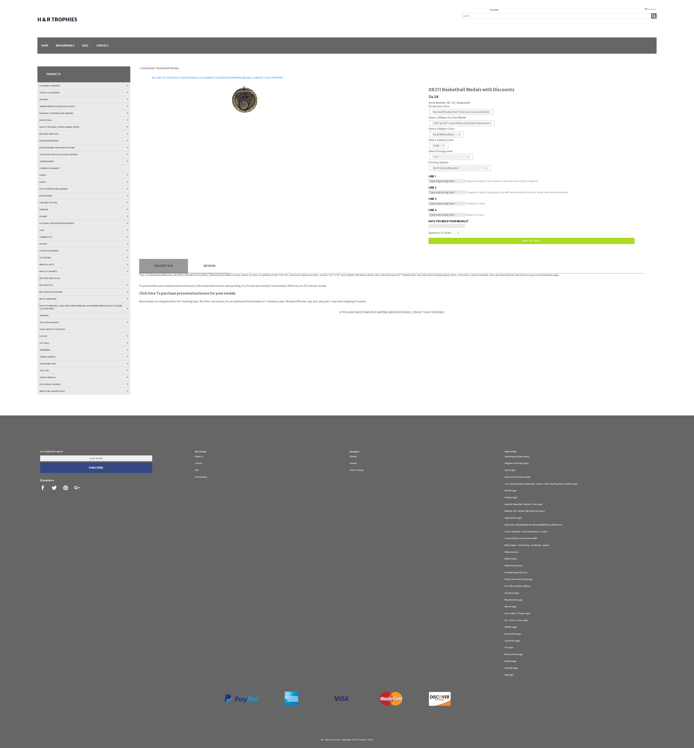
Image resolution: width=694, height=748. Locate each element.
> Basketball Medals (166, 68)
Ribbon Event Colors (513, 566)
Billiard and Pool (49, 134)
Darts (42, 182)
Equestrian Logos (512, 641)
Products (54, 74)
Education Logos (512, 593)
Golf (42, 230)
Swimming (44, 350)
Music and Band (48, 299)
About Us (199, 456)
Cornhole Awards (49, 168)
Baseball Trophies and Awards (56, 113)
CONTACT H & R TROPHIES (268, 77)
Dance (42, 175)
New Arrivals (65, 45)
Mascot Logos (510, 606)
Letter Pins (45, 257)
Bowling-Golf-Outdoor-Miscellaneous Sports (525, 511)
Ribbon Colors (511, 559)
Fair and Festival (48, 202)
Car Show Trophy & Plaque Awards (58, 154)
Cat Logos (509, 647)
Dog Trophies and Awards (53, 189)
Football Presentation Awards (56, 223)
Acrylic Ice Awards (49, 92)
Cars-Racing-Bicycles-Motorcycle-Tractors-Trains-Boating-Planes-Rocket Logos (541, 484)
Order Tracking (356, 470)
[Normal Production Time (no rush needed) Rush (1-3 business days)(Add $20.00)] (461, 112)
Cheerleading (46, 161)
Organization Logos (513, 518)
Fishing (43, 216)
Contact (102, 45)
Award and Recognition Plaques (57, 106)
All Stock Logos (511, 668)
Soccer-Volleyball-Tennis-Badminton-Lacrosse (526, 532)
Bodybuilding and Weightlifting (57, 147)
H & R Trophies (57, 19)
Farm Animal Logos (513, 634)
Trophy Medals (47, 377)
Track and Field (47, 363)
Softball (44, 343)
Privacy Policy (201, 477)
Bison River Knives (49, 141)
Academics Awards (49, 85)
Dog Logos (509, 675)
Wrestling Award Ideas (52, 391)
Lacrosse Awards (49, 251)
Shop (44, 45)
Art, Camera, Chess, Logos (516, 620)
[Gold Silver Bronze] (438, 146)
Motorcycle (46, 285)
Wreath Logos (511, 490)
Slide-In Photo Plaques (52, 329)
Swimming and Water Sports (517, 456)
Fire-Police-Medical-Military (517, 586)
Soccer (43, 336)
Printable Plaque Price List (516, 572)
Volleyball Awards (50, 384)
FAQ (197, 470)
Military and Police (49, 278)
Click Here (147, 293)
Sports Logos (510, 470)
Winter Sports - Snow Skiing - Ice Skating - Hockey (527, 545)
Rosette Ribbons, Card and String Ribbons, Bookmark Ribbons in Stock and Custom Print (80, 307)
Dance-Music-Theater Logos (517, 613)
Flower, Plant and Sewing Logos (518, 579)
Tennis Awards (47, 357)
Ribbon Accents (511, 552)
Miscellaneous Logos (514, 600)
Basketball (45, 120)
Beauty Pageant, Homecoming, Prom (59, 127)
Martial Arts (46, 264)
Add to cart (531, 241)
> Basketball (146, 68)
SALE (85, 45)
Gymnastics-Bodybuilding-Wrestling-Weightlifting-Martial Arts (533, 525)
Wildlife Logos (511, 627)
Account (494, 10)
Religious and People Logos (516, 463)
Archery (43, 99)
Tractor (44, 370)
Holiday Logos (511, 497)
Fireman (43, 209)
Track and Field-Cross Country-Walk (521, 538)
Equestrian (45, 196)
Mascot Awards (48, 271)
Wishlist (353, 456)
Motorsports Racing (51, 292)
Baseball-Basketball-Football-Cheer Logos (523, 504)
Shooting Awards (49, 322)
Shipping (44, 315)
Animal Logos (510, 661)
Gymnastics (45, 237)
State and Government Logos (517, 477)
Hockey (43, 244)
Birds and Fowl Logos (514, 654)
